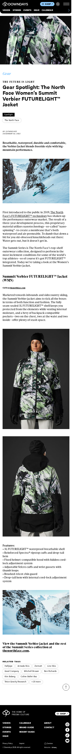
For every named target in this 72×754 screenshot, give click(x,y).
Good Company (12, 671)
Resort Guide (27, 732)
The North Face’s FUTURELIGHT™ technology (33, 213)
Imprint (21, 743)
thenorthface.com (17, 288)
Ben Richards (50, 671)
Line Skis (51, 666)
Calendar (47, 10)
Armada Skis (23, 666)
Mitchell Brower (31, 671)
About (47, 723)
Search (58, 4)
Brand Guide (26, 727)
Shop (48, 4)
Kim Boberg (10, 676)
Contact (49, 727)
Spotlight (8, 114)
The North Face (12, 120)
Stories (17, 10)
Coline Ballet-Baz (29, 676)
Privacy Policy (8, 743)
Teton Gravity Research (15, 681)
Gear (36, 10)
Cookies (50, 743)
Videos (6, 10)
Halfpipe (8, 666)
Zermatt (38, 666)
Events (27, 10)
